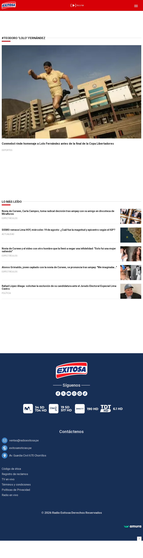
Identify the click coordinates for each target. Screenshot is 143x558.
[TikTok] (85, 393)
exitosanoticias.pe (20, 448)
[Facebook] (58, 393)
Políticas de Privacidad (16, 489)
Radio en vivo (10, 495)
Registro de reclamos (15, 474)
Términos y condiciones (16, 484)
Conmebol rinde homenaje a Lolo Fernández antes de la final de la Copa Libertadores (58, 143)
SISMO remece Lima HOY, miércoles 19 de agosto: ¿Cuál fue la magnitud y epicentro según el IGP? (58, 229)
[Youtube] (68, 393)
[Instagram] (74, 393)
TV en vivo (8, 479)
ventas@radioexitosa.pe (24, 440)
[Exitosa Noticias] (9, 5)
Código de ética (11, 468)
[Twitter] (63, 393)
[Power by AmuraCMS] (132, 526)
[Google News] (79, 393)
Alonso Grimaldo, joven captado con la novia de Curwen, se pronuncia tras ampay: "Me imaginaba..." (59, 267)
